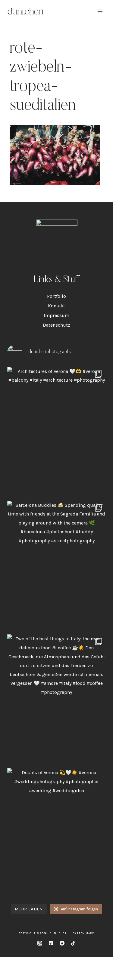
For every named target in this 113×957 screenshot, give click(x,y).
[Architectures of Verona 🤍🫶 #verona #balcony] (56, 432)
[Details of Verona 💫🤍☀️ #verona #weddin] (56, 833)
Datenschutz (56, 325)
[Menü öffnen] (99, 11)
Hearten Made (82, 933)
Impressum (56, 315)
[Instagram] (40, 943)
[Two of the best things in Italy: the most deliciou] (56, 699)
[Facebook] (62, 943)
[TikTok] (73, 943)
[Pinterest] (51, 943)
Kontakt (56, 306)
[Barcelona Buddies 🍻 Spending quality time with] (56, 566)
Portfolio (56, 296)
